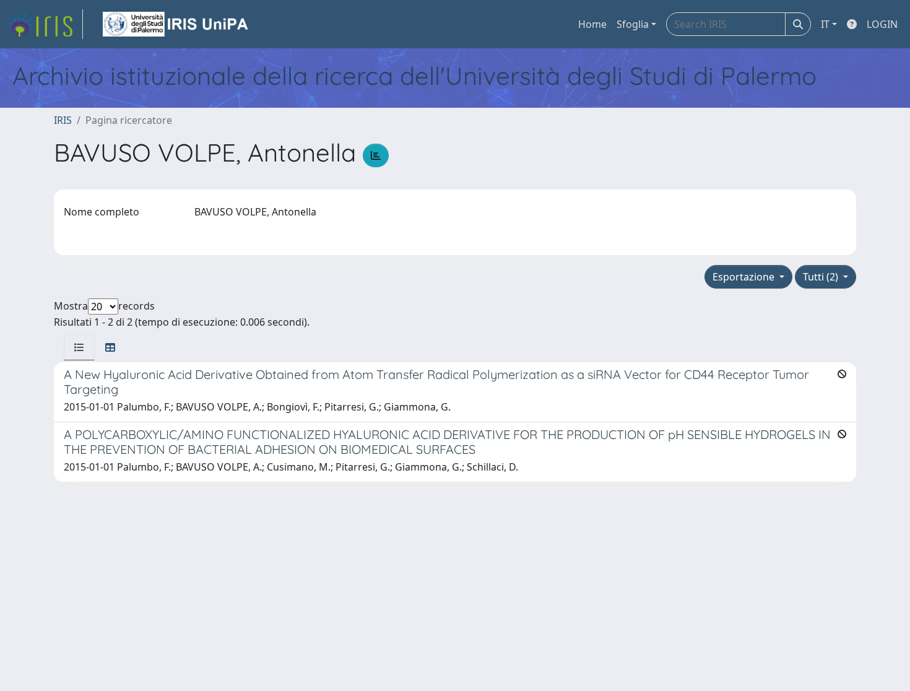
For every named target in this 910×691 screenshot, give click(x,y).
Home (592, 24)
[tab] (79, 347)
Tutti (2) (822, 277)
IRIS (63, 120)
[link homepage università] (176, 24)
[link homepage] (45, 24)
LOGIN (882, 24)
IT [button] (825, 24)
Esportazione (745, 277)
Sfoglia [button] (633, 24)
